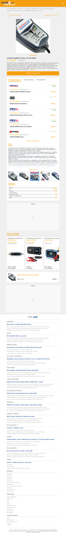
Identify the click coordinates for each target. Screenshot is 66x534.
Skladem (54, 86)
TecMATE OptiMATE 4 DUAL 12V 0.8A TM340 (21, 58)
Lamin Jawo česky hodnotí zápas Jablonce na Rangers (18, 468)
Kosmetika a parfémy (11, 505)
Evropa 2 (9, 525)
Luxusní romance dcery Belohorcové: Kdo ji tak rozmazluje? (19, 353)
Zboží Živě (9, 475)
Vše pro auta (27, 8)
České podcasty (10, 519)
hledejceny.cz (10, 473)
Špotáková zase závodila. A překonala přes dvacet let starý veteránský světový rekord (25, 340)
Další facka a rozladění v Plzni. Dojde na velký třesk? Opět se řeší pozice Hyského (24, 341)
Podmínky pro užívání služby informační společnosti (20, 531)
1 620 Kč (53, 137)
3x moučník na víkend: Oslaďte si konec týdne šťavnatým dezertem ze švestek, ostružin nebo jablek (28, 408)
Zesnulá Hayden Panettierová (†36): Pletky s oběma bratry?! (19, 349)
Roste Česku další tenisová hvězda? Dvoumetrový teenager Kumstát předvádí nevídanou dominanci (28, 338)
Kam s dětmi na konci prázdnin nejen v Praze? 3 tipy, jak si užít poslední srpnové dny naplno (26, 362)
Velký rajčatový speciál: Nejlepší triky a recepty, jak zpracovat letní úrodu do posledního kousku (27, 407)
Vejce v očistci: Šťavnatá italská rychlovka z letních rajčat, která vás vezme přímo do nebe (26, 410)
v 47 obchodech (11, 268)
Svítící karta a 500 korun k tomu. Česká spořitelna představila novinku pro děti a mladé (25, 399)
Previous (7, 253)
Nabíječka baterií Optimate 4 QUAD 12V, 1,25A (21, 115)
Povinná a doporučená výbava (47, 8)
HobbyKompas (10, 484)
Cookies (50, 531)
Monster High (9, 498)
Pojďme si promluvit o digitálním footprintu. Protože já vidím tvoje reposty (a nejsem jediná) (25, 431)
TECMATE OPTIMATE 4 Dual (16, 136)
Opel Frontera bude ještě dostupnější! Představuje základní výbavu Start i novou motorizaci (26, 376)
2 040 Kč (53, 103)
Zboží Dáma (9, 479)
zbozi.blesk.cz (10, 480)
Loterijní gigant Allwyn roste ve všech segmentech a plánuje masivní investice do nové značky (26, 397)
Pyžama (8, 503)
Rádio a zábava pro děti (12, 521)
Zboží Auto (9, 487)
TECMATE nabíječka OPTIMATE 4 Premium (20, 91)
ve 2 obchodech (49, 268)
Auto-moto (20, 8)
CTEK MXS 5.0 (12, 240)
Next (58, 253)
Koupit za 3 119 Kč (33, 73)
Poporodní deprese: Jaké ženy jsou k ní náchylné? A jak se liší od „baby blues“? (23, 441)
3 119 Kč (53, 91)
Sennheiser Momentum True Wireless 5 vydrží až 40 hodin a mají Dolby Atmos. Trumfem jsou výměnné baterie (30, 384)
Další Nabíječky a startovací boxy (15, 238)
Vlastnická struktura (35, 532)
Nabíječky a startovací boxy (13, 10)
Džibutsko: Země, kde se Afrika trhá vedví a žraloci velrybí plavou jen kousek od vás (24, 418)
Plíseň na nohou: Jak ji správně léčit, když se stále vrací (18, 443)
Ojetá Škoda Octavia (11, 489)
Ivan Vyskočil (9, 464)
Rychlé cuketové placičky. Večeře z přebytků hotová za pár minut (20, 361)
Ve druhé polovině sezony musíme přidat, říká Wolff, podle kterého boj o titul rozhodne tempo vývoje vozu (29, 372)
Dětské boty (9, 509)
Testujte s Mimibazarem (12, 496)
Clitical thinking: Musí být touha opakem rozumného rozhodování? (20, 430)
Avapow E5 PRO (31, 240)
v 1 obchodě (29, 268)
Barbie (8, 500)
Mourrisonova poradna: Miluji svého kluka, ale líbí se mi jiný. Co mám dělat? (22, 454)
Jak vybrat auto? (10, 491)
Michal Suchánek (10, 466)
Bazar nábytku (10, 512)
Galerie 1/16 (33, 55)
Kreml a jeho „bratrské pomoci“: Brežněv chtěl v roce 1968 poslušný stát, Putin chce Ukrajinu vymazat (28, 326)
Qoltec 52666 (49, 240)
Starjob (8, 518)
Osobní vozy (9, 477)
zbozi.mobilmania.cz (11, 8)
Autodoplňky (35, 8)
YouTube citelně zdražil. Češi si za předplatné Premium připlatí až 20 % (21, 387)
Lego (8, 502)
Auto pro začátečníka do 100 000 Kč (14, 485)
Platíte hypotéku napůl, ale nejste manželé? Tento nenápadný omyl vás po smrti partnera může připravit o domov (30, 395)
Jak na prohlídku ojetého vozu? (13, 482)
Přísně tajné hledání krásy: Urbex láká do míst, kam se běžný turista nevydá (23, 420)
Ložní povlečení (10, 510)
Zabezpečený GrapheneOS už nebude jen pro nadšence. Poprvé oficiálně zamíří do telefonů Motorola (28, 385)
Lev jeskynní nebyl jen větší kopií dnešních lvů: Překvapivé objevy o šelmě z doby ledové (25, 456)
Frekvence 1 (9, 523)
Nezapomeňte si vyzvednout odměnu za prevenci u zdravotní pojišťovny (22, 445)
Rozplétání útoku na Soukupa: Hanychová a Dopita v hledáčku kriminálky (22, 351)
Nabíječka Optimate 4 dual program (18, 103)
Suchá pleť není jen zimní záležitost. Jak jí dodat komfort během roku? (21, 364)
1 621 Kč (53, 115)
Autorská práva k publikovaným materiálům (47, 529)
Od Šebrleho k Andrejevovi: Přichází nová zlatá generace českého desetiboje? (23, 433)
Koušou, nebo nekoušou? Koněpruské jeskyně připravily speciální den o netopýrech (24, 422)
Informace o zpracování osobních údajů (39, 531)
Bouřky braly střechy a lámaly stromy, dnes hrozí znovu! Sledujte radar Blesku (23, 330)
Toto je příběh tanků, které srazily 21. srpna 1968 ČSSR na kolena (20, 374)
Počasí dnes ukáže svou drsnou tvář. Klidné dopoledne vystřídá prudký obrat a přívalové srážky (27, 328)
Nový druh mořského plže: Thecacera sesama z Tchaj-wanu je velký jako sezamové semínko (26, 453)
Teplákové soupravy (11, 507)
